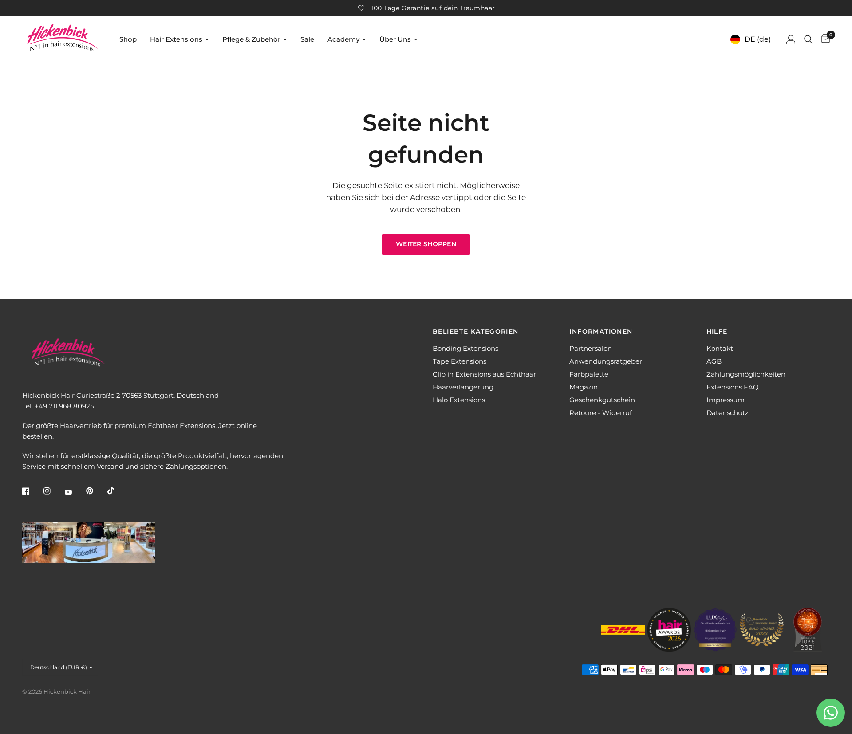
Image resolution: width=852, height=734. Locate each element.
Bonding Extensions (465, 348)
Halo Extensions (459, 400)
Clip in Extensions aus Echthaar (484, 374)
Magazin (583, 387)
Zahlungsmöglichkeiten (745, 374)
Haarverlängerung (463, 387)
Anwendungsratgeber (605, 361)
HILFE (717, 331)
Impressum (725, 400)
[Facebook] (32, 491)
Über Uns (395, 39)
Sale (307, 39)
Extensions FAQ (732, 387)
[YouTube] (74, 492)
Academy (343, 39)
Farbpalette (588, 374)
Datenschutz (727, 412)
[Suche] (808, 39)
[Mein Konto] (791, 39)
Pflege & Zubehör (251, 39)
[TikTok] (117, 490)
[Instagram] (53, 491)
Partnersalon (590, 348)
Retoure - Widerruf (600, 412)
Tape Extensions (459, 361)
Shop (128, 39)
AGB (714, 361)
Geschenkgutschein (602, 400)
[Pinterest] (96, 491)
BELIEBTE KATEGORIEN (476, 331)
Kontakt (719, 348)
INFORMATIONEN (600, 331)
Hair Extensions (176, 39)
